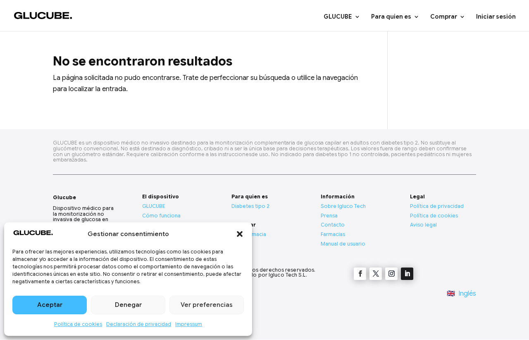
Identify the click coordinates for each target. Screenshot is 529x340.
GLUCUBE (338, 17)
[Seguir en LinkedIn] (407, 274)
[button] (240, 234)
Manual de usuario (343, 244)
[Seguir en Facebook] (360, 274)
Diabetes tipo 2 (250, 206)
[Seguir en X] (375, 274)
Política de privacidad (437, 206)
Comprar (443, 17)
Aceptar (49, 305)
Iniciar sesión (496, 17)
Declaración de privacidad (138, 324)
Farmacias (333, 234)
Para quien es (391, 17)
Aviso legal (423, 225)
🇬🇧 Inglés (461, 293)
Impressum (188, 324)
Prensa (329, 215)
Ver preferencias (207, 305)
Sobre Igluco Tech (343, 206)
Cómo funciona (161, 215)
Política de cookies (78, 324)
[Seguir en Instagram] (391, 274)
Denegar (128, 305)
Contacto (333, 225)
